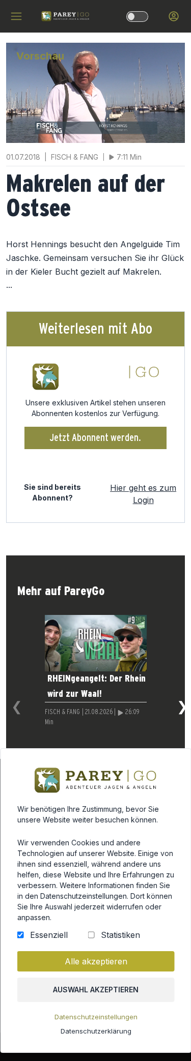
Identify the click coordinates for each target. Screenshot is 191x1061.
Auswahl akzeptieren (96, 989)
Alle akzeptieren (95, 961)
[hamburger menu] (16, 16)
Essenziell (48, 935)
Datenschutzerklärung (95, 1031)
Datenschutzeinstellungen (95, 1017)
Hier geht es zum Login (143, 494)
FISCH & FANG (62, 712)
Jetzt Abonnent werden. (95, 438)
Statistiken (120, 935)
